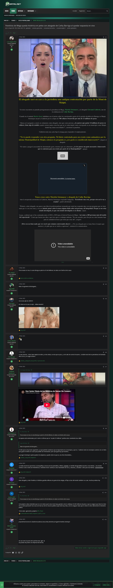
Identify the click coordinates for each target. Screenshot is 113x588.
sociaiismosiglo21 (61, 28)
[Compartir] (103, 37)
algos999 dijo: (23, 443)
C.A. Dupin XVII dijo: (25, 370)
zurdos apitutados (71, 28)
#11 (106, 492)
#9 (106, 463)
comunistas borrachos (49, 28)
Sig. (14, 32)
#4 (106, 298)
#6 (106, 352)
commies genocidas (37, 28)
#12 (106, 519)
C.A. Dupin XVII (10, 28)
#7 (106, 366)
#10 (106, 478)
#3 (106, 284)
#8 (106, 428)
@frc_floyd (40, 511)
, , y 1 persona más (32, 360)
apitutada (28, 28)
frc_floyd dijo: (23, 431)
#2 (106, 268)
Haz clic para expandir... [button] (63, 385)
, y (28, 457)
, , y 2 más (32, 513)
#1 (106, 37)
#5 (106, 336)
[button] (24, 11)
